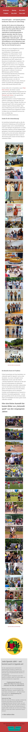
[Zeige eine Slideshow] (14, 365)
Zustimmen (11, 727)
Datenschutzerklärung (14, 729)
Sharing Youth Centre (7, 95)
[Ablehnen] (26, 727)
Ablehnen (18, 727)
